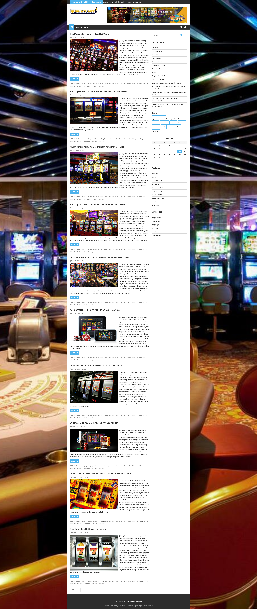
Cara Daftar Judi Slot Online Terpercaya (88, 529)
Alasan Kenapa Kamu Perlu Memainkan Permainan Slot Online (97, 147)
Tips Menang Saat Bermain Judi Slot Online (89, 34)
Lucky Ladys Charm (158, 65)
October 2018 (157, 195)
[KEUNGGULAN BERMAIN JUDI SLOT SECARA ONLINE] (94, 430)
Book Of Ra (156, 55)
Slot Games (80, 86)
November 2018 (157, 191)
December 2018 (157, 188)
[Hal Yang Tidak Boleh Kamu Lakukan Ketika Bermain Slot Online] (94, 211)
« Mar (160, 161)
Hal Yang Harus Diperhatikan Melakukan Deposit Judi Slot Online (99, 91)
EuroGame (155, 48)
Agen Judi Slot (93, 84)
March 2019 (156, 177)
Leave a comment (99, 86)
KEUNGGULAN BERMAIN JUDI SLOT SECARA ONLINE (94, 423)
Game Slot (122, 84)
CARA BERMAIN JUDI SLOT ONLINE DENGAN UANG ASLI (95, 310)
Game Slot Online (130, 84)
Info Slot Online (82, 27)
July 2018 (155, 202)
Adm (84, 37)
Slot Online (87, 86)
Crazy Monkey (157, 51)
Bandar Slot (115, 84)
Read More (74, 79)
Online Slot (73, 86)
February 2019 (157, 181)
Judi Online (139, 84)
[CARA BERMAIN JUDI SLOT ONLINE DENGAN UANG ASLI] (94, 317)
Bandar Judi (107, 84)
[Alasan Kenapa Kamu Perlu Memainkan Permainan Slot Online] (94, 154)
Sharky (154, 72)
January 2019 (156, 184)
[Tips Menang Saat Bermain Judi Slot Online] (94, 41)
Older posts (76, 590)
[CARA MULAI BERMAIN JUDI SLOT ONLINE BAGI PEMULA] (94, 372)
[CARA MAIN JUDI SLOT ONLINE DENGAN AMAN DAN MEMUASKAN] (94, 481)
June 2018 (155, 205)
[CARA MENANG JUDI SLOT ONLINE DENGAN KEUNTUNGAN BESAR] (94, 264)
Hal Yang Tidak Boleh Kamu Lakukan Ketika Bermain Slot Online (98, 204)
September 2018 (158, 198)
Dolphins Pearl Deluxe (159, 76)
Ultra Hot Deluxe (158, 79)
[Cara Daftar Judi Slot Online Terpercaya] (94, 536)
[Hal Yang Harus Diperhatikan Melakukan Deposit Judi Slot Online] (94, 98)
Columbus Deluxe (158, 69)
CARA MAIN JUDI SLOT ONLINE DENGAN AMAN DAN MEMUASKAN (100, 474)
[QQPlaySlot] (71, 26)
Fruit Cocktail (114, 2)
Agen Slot (100, 84)
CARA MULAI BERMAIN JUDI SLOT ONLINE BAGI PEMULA (96, 365)
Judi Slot (145, 84)
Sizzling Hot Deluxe (128, 2)
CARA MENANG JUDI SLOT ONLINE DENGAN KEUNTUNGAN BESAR (100, 257)
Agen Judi (86, 84)
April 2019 (155, 174)
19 (175, 152)
